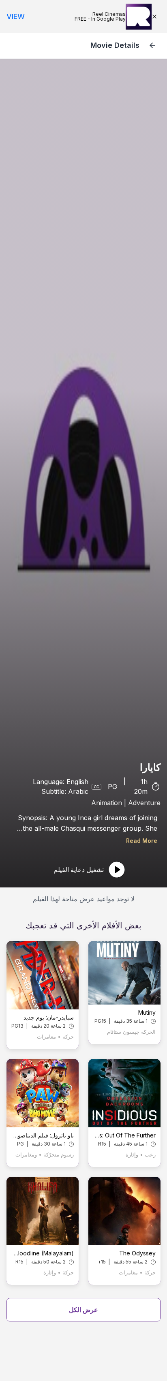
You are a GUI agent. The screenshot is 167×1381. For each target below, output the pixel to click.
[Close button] (156, 16)
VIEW (15, 16)
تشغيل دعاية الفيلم (79, 870)
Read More (141, 840)
